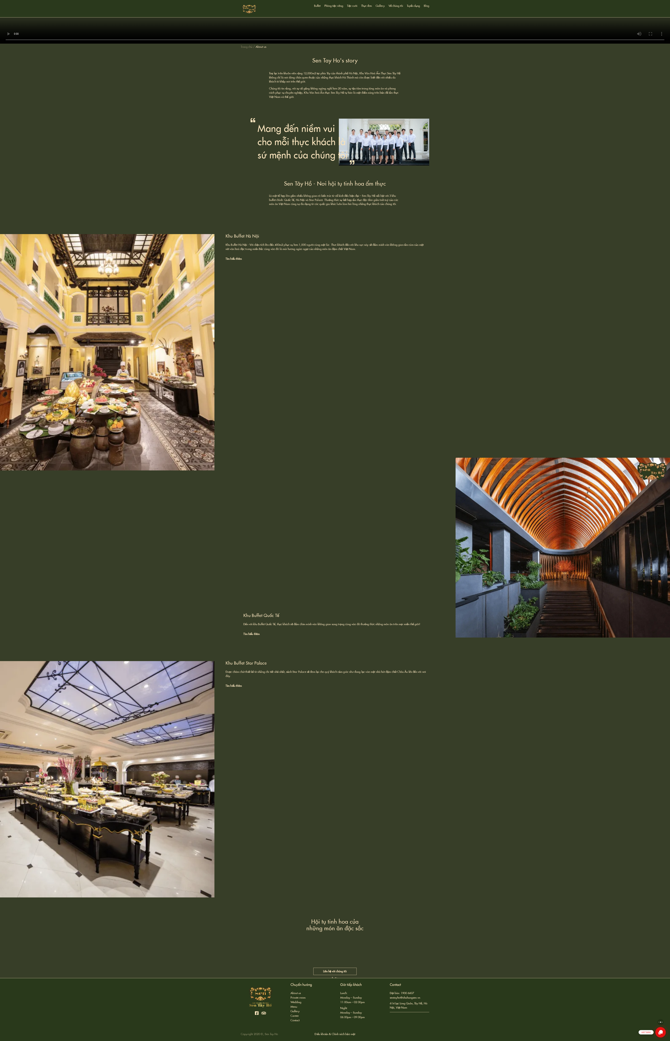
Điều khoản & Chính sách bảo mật (335, 1034)
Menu (294, 1007)
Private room (298, 997)
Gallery (380, 6)
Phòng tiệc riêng (333, 6)
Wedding (296, 1002)
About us (296, 993)
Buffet (317, 6)
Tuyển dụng (413, 6)
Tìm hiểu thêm (234, 259)
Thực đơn (366, 6)
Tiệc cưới (352, 6)
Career (295, 1016)
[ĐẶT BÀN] (660, 1032)
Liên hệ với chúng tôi (335, 971)
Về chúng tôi (396, 6)
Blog (426, 6)
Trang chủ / (248, 47)
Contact (295, 1020)
